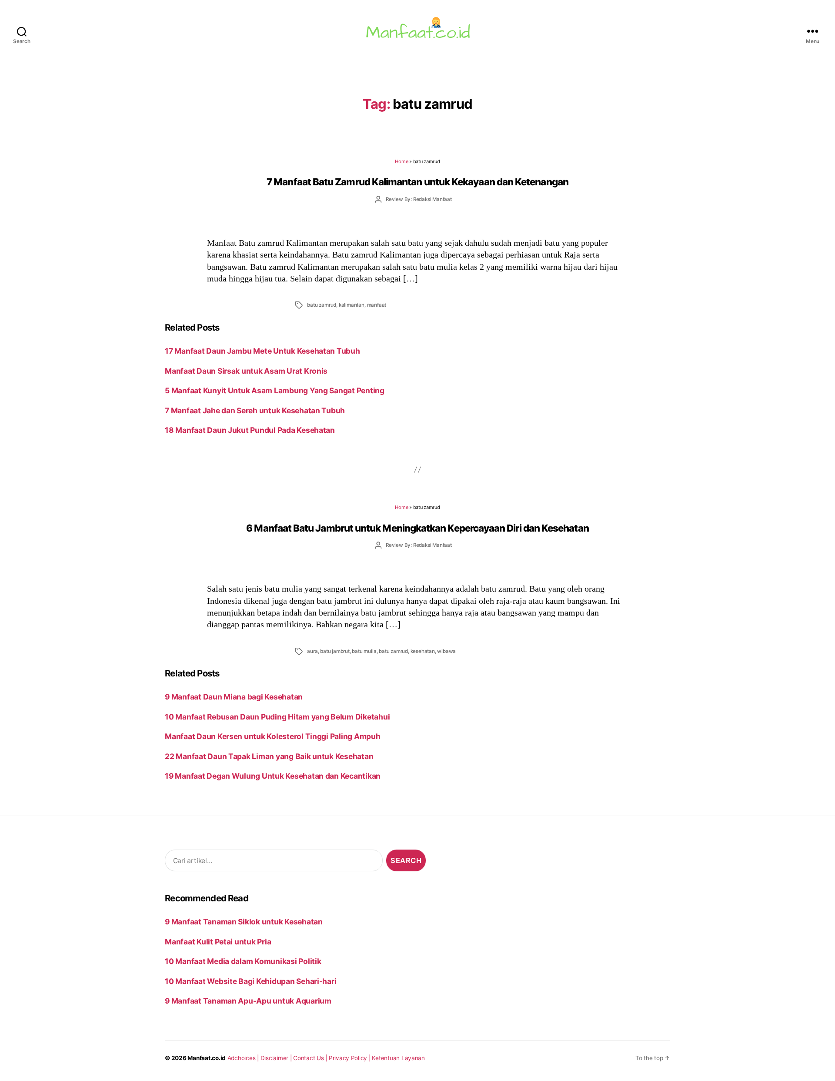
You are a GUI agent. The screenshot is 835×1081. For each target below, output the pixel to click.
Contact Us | (311, 1057)
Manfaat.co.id (206, 1057)
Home (401, 161)
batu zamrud (321, 305)
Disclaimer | (277, 1057)
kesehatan (423, 651)
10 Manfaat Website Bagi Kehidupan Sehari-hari (250, 981)
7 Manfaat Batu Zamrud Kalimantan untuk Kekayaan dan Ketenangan (417, 181)
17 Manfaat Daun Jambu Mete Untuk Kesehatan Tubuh (262, 350)
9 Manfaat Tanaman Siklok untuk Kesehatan (244, 921)
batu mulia (364, 651)
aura (312, 651)
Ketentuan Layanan (398, 1057)
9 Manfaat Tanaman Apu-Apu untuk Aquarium (248, 1000)
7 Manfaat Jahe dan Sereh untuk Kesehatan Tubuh (255, 410)
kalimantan (351, 305)
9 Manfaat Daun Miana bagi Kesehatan (234, 696)
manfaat (377, 305)
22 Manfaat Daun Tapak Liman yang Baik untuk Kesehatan (269, 756)
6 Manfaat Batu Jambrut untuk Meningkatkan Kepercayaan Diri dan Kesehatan (417, 528)
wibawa (446, 651)
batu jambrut (335, 651)
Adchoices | (244, 1057)
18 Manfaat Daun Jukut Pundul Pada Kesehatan (250, 430)
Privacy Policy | (350, 1057)
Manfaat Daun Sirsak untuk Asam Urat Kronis (246, 370)
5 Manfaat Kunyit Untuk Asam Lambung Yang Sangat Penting (274, 390)
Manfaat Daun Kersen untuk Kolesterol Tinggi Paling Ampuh (272, 736)
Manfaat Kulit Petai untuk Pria (218, 941)
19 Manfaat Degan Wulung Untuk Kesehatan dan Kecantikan (273, 775)
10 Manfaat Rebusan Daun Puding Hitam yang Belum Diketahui (277, 716)
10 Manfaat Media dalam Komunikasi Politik (243, 961)
